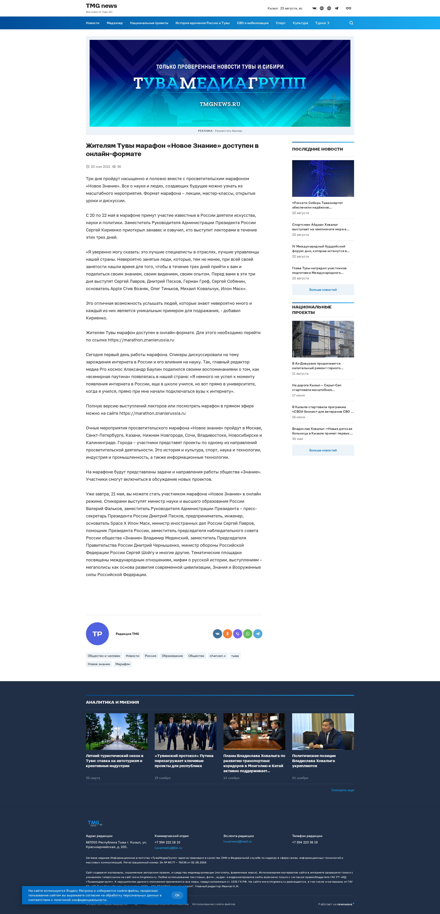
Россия (150, 656)
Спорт (281, 23)
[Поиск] (351, 23)
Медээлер (115, 23)
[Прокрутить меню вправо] (328, 23)
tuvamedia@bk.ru (168, 848)
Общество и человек (104, 656)
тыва (235, 656)
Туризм (321, 23)
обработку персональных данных (132, 895)
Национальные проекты (149, 23)
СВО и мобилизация (253, 23)
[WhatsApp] (247, 633)
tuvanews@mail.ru (237, 841)
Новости (92, 23)
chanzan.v (218, 656)
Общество (196, 656)
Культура (300, 23)
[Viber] (237, 633)
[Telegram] (257, 633)
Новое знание (99, 664)
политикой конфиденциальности (80, 900)
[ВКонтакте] (217, 633)
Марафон (123, 664)
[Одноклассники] (227, 633)
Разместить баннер (228, 130)
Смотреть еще (343, 790)
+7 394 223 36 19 (305, 842)
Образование (172, 656)
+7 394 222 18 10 (167, 842)
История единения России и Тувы (203, 23)
